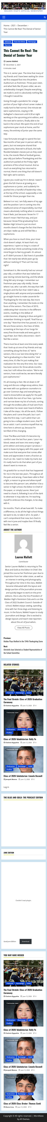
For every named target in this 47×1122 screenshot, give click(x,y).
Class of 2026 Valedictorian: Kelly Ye (20, 739)
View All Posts (23, 627)
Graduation (11, 729)
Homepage (32, 42)
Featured (10, 693)
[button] (3, 17)
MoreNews (39, 1116)
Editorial (8, 42)
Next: (23, 649)
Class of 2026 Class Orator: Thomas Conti (22, 1103)
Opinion (8, 45)
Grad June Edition (10, 941)
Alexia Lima (9, 1107)
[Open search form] (45, 17)
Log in (6, 787)
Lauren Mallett (12, 61)
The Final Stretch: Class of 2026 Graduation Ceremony (23, 701)
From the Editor (19, 42)
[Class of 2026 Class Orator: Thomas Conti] (23, 1087)
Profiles (9, 733)
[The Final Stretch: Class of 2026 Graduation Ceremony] (23, 682)
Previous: (23, 640)
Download (25, 941)
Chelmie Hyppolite (12, 706)
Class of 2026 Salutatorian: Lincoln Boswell (23, 775)
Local (29, 693)
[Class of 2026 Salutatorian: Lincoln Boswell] (23, 759)
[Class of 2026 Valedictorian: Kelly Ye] (23, 722)
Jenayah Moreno (11, 779)
